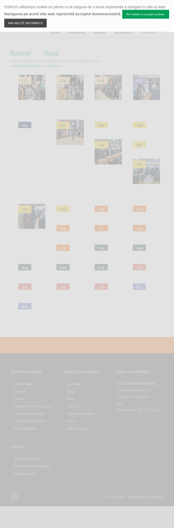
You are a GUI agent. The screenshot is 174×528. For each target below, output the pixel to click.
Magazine (77, 32)
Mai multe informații (25, 23)
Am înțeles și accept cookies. (145, 14)
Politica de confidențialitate (32, 466)
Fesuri (71, 421)
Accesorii (73, 384)
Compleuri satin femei (29, 413)
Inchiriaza (124, 32)
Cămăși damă (24, 384)
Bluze (71, 399)
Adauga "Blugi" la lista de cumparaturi (36, 66)
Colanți (19, 399)
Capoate (20, 391)
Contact (149, 32)
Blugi (51, 53)
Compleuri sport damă (29, 421)
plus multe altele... (26, 428)
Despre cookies (25, 473)
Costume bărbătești (80, 413)
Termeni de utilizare (27, 458)
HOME (55, 32)
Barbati (21, 53)
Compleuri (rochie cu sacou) (33, 406)
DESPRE (100, 32)
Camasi (72, 406)
